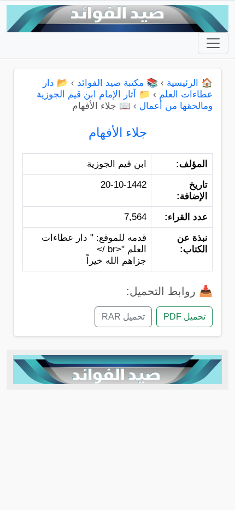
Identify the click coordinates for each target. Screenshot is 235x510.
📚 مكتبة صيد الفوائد (117, 83)
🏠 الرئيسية (190, 83)
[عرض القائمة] (213, 43)
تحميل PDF (184, 316)
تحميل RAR (123, 316)
